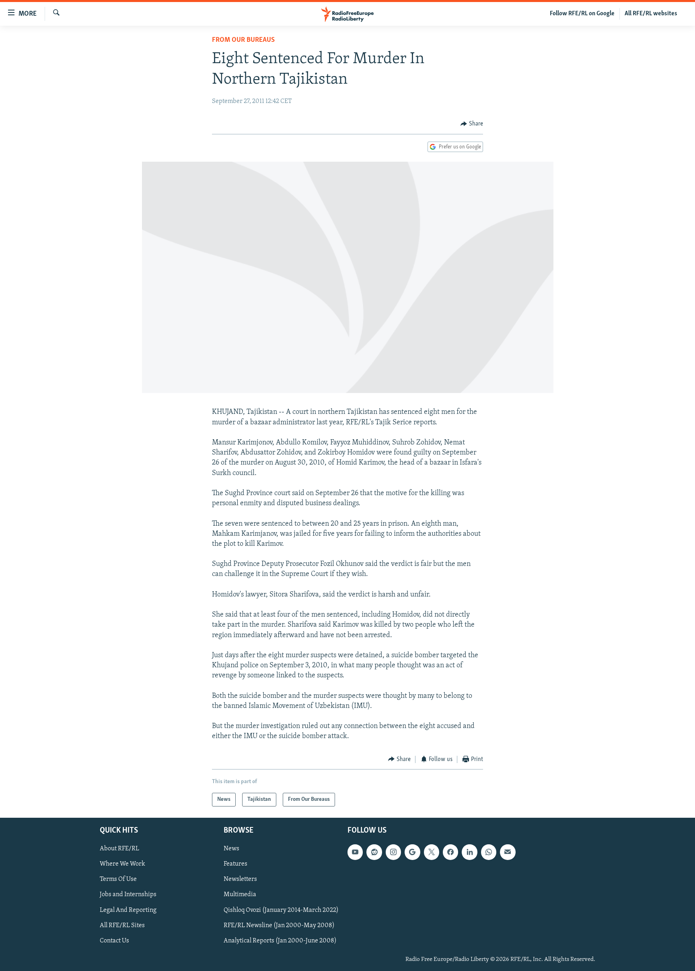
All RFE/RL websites (651, 13)
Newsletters (240, 879)
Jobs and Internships (128, 895)
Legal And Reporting (128, 910)
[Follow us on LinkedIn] (469, 852)
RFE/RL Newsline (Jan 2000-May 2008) (279, 925)
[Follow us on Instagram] (393, 852)
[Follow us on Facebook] (450, 852)
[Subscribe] (507, 852)
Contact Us (114, 941)
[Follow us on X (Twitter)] (431, 852)
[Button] (472, 124)
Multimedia (240, 895)
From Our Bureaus (243, 40)
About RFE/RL (119, 849)
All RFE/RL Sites (122, 925)
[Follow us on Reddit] (374, 852)
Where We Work (122, 864)
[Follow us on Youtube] (355, 852)
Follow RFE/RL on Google (582, 13)
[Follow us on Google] (412, 852)
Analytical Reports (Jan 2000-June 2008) (280, 941)
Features (235, 864)
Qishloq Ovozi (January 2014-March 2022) (281, 910)
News (231, 849)
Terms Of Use (118, 879)
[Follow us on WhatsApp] (488, 852)
